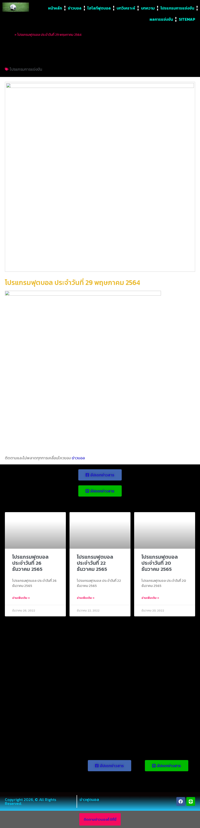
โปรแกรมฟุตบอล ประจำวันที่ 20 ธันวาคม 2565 (159, 563)
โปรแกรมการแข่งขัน (177, 8)
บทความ (148, 8)
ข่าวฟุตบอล (89, 799)
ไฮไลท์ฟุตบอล (99, 8)
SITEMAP (187, 19)
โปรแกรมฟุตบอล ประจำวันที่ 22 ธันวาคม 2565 (95, 563)
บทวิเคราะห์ (126, 8)
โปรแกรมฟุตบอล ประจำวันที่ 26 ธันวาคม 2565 (30, 563)
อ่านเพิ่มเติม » (21, 598)
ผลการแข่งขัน (161, 19)
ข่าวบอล (74, 8)
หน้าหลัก (55, 8)
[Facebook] (180, 801)
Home (9, 34)
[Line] (190, 801)
